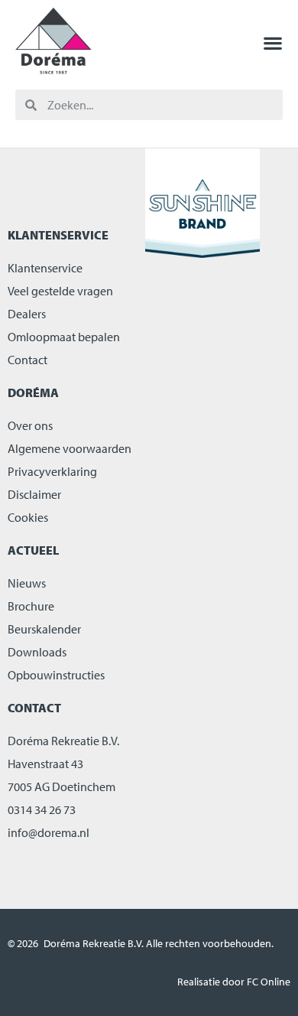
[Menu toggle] (273, 43)
